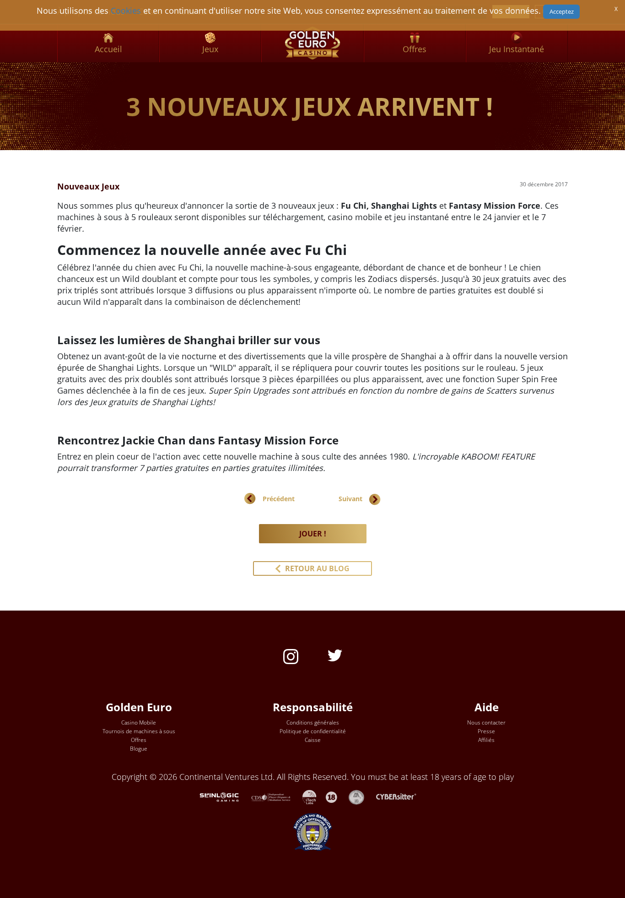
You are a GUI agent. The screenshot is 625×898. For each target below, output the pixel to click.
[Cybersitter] (401, 795)
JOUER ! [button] (312, 534)
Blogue (138, 748)
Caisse (313, 740)
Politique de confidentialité (313, 731)
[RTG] (223, 795)
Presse (486, 731)
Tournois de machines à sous (138, 731)
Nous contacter (486, 722)
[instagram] (290, 655)
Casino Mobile (138, 722)
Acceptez (562, 11)
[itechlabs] (314, 795)
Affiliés (486, 740)
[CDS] (276, 795)
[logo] (312, 43)
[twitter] (335, 654)
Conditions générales (312, 722)
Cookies (126, 10)
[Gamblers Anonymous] (361, 795)
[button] (312, 568)
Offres (138, 740)
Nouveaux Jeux (88, 186)
